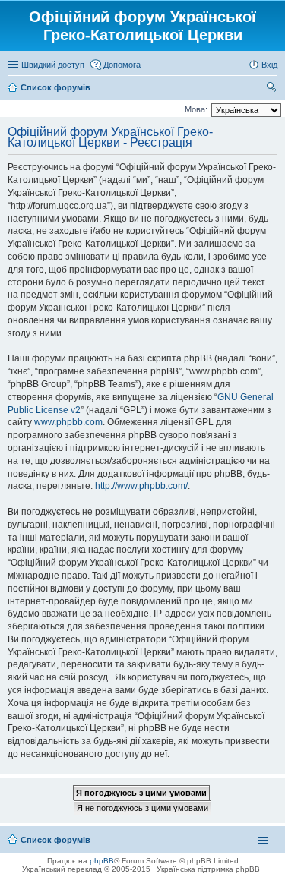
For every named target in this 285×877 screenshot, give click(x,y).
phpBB (102, 860)
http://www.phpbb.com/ (141, 486)
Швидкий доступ (52, 64)
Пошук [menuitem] (271, 89)
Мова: (196, 109)
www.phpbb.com (68, 422)
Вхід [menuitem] (269, 64)
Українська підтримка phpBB (208, 869)
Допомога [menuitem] (122, 64)
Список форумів (55, 839)
